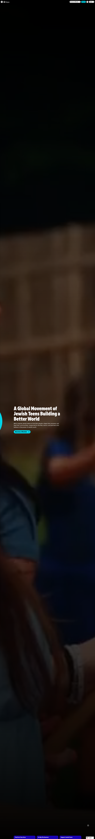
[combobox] (90, 838)
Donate (83, 1)
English (90, 837)
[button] (2, 2)
